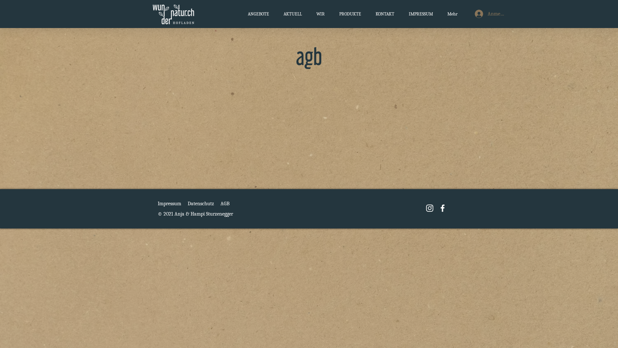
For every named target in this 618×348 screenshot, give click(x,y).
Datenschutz (201, 204)
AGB (224, 204)
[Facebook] (442, 208)
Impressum (169, 204)
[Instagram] (430, 208)
